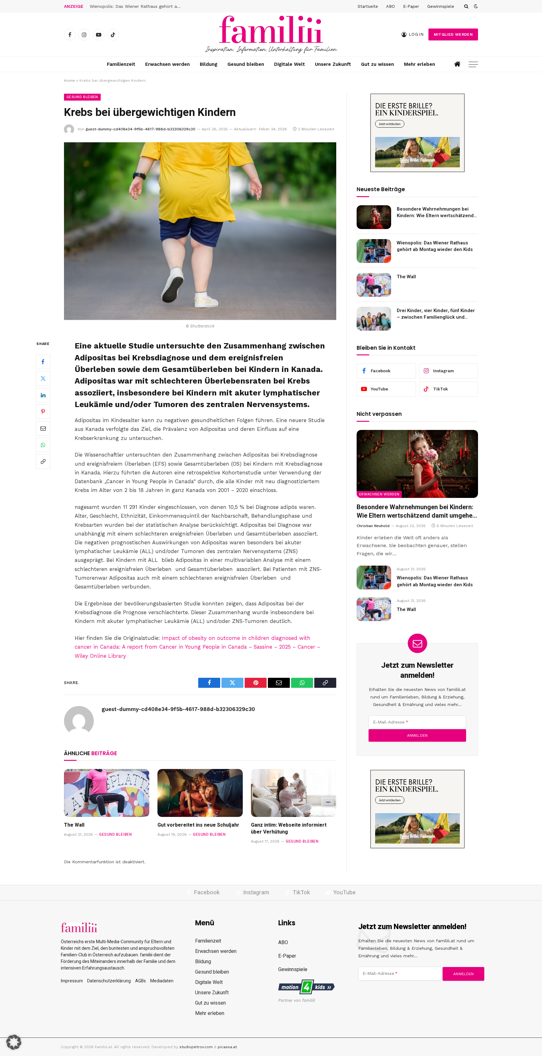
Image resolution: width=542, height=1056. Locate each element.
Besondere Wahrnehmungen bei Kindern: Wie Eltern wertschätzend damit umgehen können (435, 212)
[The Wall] (106, 793)
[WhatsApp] (43, 445)
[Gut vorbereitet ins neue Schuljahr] (200, 793)
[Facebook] (43, 362)
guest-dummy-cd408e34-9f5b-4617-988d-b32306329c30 (140, 129)
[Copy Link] (43, 461)
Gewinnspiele (440, 6)
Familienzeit (121, 64)
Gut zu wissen (377, 64)
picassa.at (227, 1047)
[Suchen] (466, 6)
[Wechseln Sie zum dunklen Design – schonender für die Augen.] (475, 6)
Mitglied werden (453, 34)
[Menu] (473, 64)
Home (69, 80)
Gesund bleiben (245, 64)
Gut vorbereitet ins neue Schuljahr (199, 825)
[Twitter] (43, 378)
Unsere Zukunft (333, 64)
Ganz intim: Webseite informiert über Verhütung (289, 829)
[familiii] (271, 34)
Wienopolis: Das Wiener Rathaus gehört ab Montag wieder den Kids (435, 246)
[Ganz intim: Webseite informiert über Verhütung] (293, 793)
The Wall (99, 6)
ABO (390, 6)
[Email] (43, 428)
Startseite (368, 6)
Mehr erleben (419, 64)
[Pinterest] (43, 412)
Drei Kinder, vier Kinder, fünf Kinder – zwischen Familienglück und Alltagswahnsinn (436, 314)
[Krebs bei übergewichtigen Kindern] (200, 231)
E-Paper (411, 6)
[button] (14, 1042)
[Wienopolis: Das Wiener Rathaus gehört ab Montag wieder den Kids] (374, 251)
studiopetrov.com (196, 1047)
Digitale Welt (289, 64)
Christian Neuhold (373, 526)
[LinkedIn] (43, 395)
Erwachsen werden (167, 64)
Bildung (208, 64)
